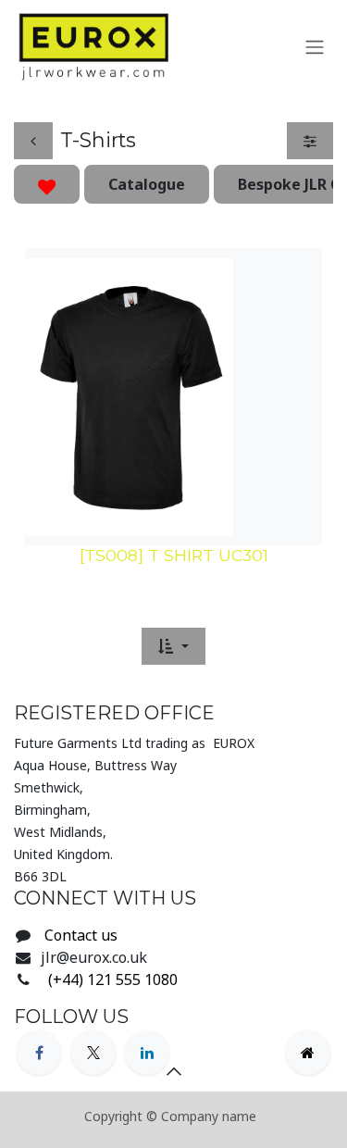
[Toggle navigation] (314, 46)
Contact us (81, 935)
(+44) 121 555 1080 (111, 979)
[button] (173, 646)
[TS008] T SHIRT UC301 (174, 555)
